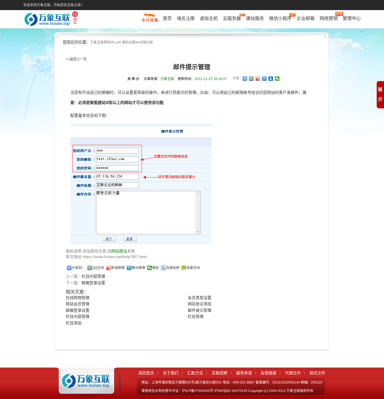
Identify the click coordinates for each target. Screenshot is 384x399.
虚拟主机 (209, 18)
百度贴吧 (172, 268)
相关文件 (317, 373)
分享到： (78, 268)
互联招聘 (219, 373)
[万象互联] (84, 391)
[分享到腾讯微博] (264, 78)
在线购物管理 (77, 297)
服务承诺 (244, 373)
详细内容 (146, 42)
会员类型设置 (199, 297)
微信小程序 (280, 18)
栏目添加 (74, 323)
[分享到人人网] (270, 78)
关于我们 (171, 373)
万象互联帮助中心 (103, 42)
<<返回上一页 (76, 59)
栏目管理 (196, 316)
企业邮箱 (306, 18)
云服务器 (232, 18)
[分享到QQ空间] (251, 78)
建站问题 (128, 42)
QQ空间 (98, 268)
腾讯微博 (138, 268)
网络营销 (329, 18)
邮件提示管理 (199, 310)
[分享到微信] (277, 78)
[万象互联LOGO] (52, 20)
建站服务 (255, 18)
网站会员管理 (77, 304)
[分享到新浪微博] (258, 78)
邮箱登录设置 (93, 283)
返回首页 (146, 373)
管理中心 (352, 18)
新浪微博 (118, 268)
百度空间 (193, 268)
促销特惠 (150, 20)
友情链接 (268, 373)
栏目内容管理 (93, 276)
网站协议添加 (199, 304)
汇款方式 (195, 373)
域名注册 (186, 18)
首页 (167, 18)
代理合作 (293, 373)
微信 (155, 268)
